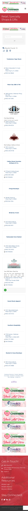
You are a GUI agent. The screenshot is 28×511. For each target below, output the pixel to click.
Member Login (5, 484)
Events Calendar (19, 374)
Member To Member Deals (16, 375)
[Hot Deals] (5, 291)
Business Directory (9, 374)
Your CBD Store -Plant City (11, 271)
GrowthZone (15, 508)
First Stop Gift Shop (9, 118)
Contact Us (17, 377)
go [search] (14, 40)
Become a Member (6, 489)
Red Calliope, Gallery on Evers (12, 145)
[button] (3, 48)
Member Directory (6, 486)
